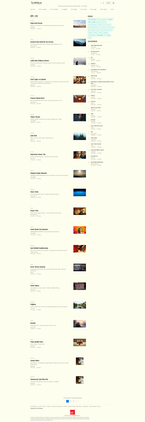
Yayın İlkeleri (79, 406)
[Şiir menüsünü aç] (67, 9)
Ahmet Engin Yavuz (94, 65)
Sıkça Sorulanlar (93, 406)
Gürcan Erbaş (32, 289)
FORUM (112, 9)
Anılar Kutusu (34, 286)
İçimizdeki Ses (94, 156)
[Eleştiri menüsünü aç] (96, 9)
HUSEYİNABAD (33, 120)
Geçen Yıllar (34, 211)
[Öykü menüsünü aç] (77, 9)
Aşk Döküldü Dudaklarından (39, 248)
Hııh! (92, 132)
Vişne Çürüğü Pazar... (37, 342)
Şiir (31, 16)
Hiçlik (92, 113)
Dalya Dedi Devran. (36, 23)
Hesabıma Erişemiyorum (57, 406)
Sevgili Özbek (93, 139)
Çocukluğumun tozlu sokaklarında (98, 69)
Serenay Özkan (93, 85)
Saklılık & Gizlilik (71, 406)
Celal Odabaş (93, 47)
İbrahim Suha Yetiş (94, 71)
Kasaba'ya (93, 63)
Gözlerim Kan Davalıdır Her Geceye (41, 42)
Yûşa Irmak (32, 158)
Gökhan (31, 139)
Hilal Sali (92, 115)
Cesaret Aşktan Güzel (37, 98)
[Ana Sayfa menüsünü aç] (35, 9)
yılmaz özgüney (94, 133)
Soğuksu (33, 304)
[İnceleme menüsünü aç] (47, 9)
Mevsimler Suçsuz (95, 51)
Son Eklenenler (33, 406)
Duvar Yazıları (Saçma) (37, 267)
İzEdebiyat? (85, 406)
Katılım (44, 406)
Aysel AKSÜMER (94, 53)
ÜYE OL (108, 3)
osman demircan (33, 45)
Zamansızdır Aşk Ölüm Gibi (39, 379)
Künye (99, 406)
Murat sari (93, 157)
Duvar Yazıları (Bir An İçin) (97, 126)
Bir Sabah (93, 119)
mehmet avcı (32, 85)
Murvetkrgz (93, 59)
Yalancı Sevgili (35, 117)
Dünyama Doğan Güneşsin (38, 173)
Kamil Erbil (93, 77)
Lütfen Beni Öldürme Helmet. (39, 61)
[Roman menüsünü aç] (87, 9)
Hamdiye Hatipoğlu (34, 252)
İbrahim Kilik (32, 366)
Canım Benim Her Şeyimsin (39, 229)
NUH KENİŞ (32, 383)
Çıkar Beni (33, 136)
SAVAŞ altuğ (93, 121)
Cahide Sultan (94, 138)
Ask (92, 57)
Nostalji (32, 323)
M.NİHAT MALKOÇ (33, 214)
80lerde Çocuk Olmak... (96, 107)
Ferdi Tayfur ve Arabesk (38, 79)
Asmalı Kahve (34, 361)
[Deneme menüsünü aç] (58, 9)
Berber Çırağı (94, 75)
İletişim (48, 406)
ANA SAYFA (32, 9)
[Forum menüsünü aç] (114, 9)
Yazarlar (40, 406)
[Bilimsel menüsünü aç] (107, 9)
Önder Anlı (93, 97)
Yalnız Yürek (34, 192)
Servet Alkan (32, 27)
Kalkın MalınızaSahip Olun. (96, 45)
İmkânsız (93, 95)
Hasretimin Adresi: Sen (37, 154)
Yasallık (65, 406)
